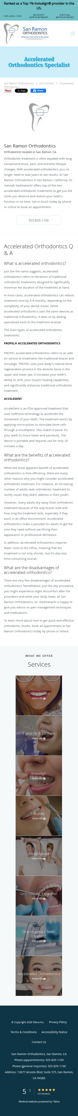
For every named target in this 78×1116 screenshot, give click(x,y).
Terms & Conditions (24, 1032)
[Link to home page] (34, 33)
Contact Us (39, 1042)
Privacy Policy (58, 1022)
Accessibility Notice (54, 1032)
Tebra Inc (38, 1022)
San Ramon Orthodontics (19, 83)
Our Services (46, 83)
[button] (39, 16)
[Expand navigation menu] (72, 33)
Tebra (56, 1101)
